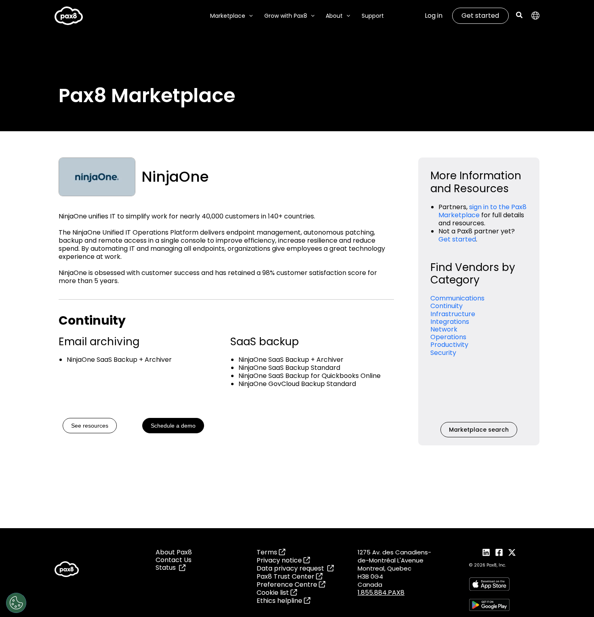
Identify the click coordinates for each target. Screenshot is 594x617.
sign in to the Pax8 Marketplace (482, 211)
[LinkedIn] (486, 552)
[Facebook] (499, 552)
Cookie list (274, 592)
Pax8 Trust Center (286, 576)
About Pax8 (174, 552)
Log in (433, 15)
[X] (512, 552)
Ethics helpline (280, 600)
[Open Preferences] (16, 603)
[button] (249, 16)
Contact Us (174, 560)
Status (167, 567)
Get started (480, 15)
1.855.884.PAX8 (381, 592)
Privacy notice (280, 560)
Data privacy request (292, 568)
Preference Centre (288, 584)
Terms (268, 552)
